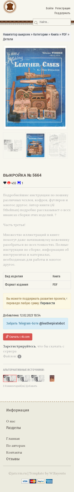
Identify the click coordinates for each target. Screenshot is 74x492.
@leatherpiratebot (52, 323)
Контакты (14, 452)
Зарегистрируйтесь (19, 346)
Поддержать (62, 13)
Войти (49, 8)
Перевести (47, 303)
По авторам (15, 445)
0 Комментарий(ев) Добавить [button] (20, 385)
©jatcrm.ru (17, 473)
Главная (13, 438)
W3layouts (57, 473)
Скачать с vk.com (19, 337)
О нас (10, 421)
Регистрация (62, 8)
